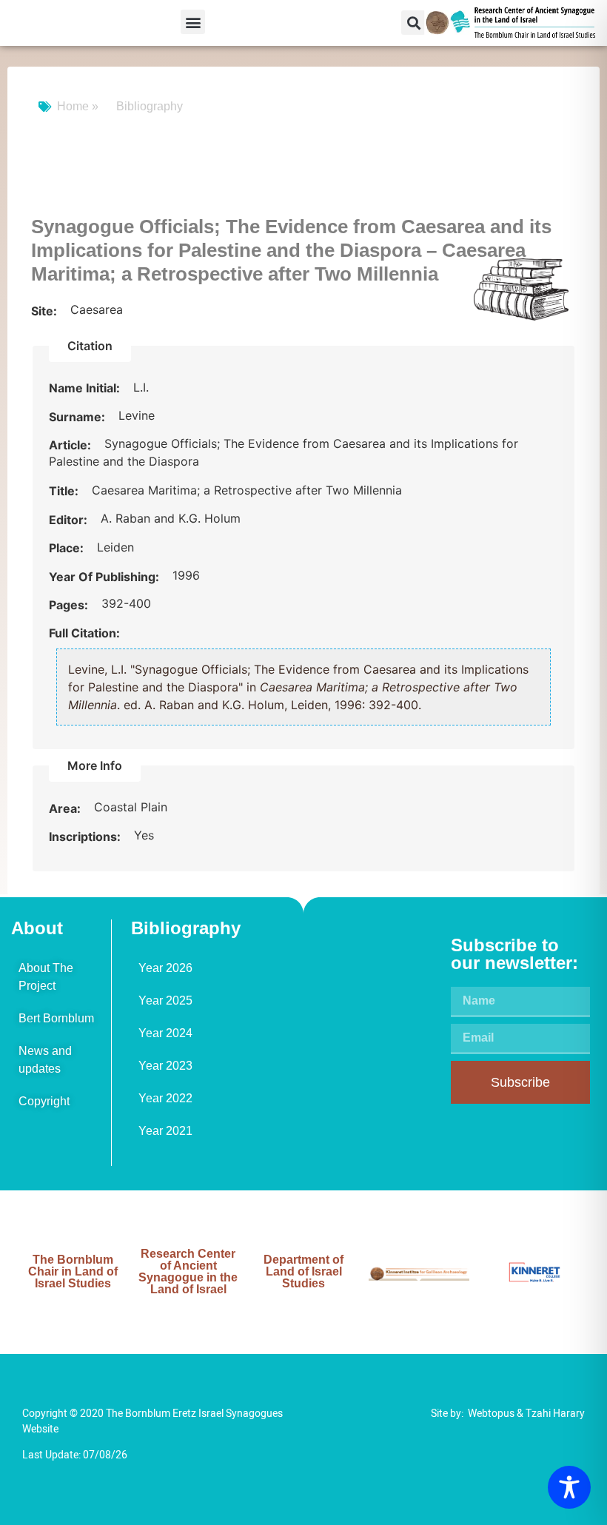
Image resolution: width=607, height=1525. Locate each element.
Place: (68, 548)
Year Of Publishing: (105, 577)
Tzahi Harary (555, 1413)
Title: (65, 491)
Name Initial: (86, 388)
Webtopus (491, 1413)
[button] (193, 22)
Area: (66, 808)
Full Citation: (84, 633)
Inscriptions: (86, 836)
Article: (71, 445)
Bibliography (149, 106)
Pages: (70, 605)
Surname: (78, 417)
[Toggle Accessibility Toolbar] (569, 1487)
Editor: (69, 520)
